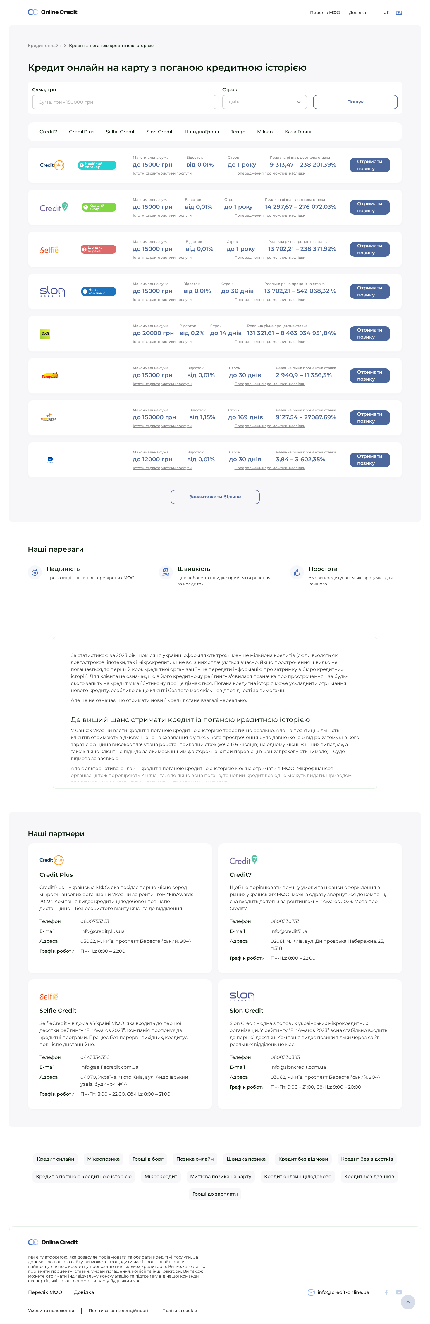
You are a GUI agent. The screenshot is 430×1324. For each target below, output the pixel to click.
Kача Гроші (298, 131)
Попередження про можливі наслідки (270, 173)
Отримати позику (369, 165)
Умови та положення (51, 1310)
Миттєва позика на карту (220, 1176)
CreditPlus (81, 131)
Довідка (357, 12)
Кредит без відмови (303, 1159)
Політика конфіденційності (118, 1310)
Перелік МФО (325, 12)
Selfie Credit (120, 131)
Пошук (355, 102)
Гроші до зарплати (215, 1194)
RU (399, 12)
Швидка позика (246, 1159)
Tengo (238, 131)
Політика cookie (179, 1310)
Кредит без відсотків (367, 1159)
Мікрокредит (161, 1176)
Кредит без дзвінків (369, 1176)
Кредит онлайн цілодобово (297, 1176)
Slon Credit (160, 131)
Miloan (265, 131)
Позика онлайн (195, 1159)
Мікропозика (103, 1159)
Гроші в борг (148, 1159)
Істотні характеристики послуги (162, 173)
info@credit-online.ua (343, 1292)
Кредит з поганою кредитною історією (84, 1176)
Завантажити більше (215, 497)
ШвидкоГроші (202, 131)
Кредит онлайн (44, 45)
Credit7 (48, 131)
